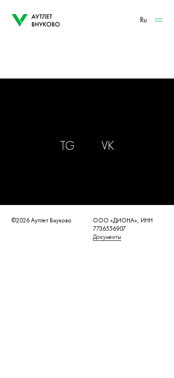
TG (67, 146)
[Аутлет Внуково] (36, 20)
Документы (107, 237)
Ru (143, 20)
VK (108, 146)
